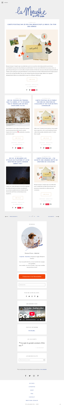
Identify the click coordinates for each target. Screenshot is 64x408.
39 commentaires (18, 204)
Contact (32, 396)
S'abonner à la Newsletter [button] (32, 276)
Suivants (51, 216)
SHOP (32, 390)
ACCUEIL (32, 383)
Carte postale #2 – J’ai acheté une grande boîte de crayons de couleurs (46, 160)
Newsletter (35, 84)
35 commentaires (46, 200)
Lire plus (32, 79)
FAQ (32, 393)
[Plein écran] (43, 319)
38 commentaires (46, 144)
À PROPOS (32, 386)
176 (38, 216)
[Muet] (41, 319)
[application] (32, 313)
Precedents (13, 216)
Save (34, 90)
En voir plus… (32, 330)
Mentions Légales (32, 400)
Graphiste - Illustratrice (25, 256)
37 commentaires (32, 86)
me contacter (43, 369)
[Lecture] (21, 319)
